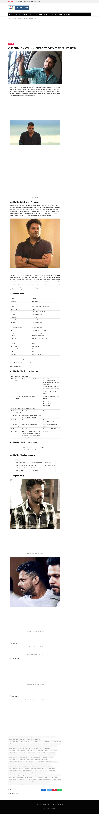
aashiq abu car (45, 743)
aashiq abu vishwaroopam (44, 779)
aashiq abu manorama (29, 761)
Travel (31, 14)
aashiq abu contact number (28, 746)
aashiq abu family (47, 748)
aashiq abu (11, 737)
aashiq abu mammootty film (41, 759)
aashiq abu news (26, 766)
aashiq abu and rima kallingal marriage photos (19, 741)
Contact (67, 14)
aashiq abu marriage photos (52, 761)
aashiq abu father (25, 750)
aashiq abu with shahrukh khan (33, 781)
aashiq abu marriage (40, 761)
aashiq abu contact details (14, 746)
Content (17, 14)
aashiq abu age (29, 737)
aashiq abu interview (24, 757)
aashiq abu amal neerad (50, 737)
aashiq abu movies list (23, 763)
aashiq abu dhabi (39, 746)
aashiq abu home (24, 754)
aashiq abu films (53, 750)
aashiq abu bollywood (13, 743)
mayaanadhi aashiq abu (26, 784)
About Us (53, 14)
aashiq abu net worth (34, 763)
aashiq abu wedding (56, 779)
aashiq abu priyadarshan (24, 768)
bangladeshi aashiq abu (14, 784)
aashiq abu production (50, 768)
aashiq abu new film (45, 763)
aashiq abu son (12, 777)
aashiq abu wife (12, 781)
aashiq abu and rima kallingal (15, 739)
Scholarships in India (42, 14)
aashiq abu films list (13, 752)
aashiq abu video (12, 779)
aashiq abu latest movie (36, 757)
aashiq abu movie (13, 763)
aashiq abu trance (29, 777)
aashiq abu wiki (21, 781)
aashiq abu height (41, 752)
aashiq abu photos (13, 768)
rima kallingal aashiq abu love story (41, 784)
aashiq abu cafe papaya (35, 743)
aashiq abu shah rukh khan (55, 775)
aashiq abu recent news (28, 770)
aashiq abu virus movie (32, 779)
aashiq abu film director (43, 750)
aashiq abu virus (21, 779)
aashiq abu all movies (38, 737)
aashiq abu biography (45, 741)
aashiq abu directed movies (15, 748)
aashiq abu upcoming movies (51, 777)
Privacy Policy (47, 804)
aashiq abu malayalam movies (26, 759)
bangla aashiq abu (45, 781)
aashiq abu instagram (13, 757)
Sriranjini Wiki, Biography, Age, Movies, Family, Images (28, 1)
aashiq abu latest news (48, 757)
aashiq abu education (36, 748)
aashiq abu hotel (33, 754)
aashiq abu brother (24, 743)
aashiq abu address (19, 737)
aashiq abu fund (31, 752)
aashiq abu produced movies (37, 768)
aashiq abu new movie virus (15, 766)
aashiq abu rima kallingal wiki (32, 775)
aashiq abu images (42, 754)
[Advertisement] (49, 32)
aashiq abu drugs (26, 748)
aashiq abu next (35, 766)
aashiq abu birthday (56, 741)
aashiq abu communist (55, 743)
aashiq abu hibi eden (51, 752)
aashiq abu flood (22, 752)
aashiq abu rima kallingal (23, 772)
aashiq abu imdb (51, 754)
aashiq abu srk (20, 777)
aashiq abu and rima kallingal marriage (31, 739)
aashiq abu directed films (50, 746)
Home (11, 14)
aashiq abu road (43, 775)
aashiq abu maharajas (13, 759)
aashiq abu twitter (39, 777)
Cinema (25, 14)
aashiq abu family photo (14, 750)
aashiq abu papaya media (46, 766)
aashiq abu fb (33, 750)
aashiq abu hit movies (13, 754)
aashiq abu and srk (35, 741)
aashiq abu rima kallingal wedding (16, 775)
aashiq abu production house (15, 770)
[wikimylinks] (18, 8)
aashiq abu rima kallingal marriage (37, 772)
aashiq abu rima (12, 772)
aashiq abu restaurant (50, 770)
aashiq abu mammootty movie (15, 761)
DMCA (60, 14)
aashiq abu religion (39, 770)
